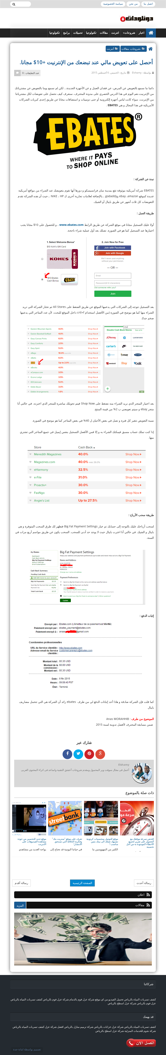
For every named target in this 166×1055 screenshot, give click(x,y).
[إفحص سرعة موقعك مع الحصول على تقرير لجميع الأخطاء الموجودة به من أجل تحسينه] (136, 818)
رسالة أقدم (21, 883)
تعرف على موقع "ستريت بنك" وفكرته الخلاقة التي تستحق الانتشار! (67, 841)
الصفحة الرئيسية (82, 883)
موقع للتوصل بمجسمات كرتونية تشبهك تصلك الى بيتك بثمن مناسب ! (102, 841)
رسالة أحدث (144, 883)
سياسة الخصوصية (113, 3)
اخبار (141, 32)
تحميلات (78, 32)
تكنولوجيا (91, 32)
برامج (66, 32)
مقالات (104, 32)
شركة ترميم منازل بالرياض (78, 1027)
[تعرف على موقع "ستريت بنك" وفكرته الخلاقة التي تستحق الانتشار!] (65, 818)
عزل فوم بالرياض (146, 1003)
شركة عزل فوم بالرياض (56, 999)
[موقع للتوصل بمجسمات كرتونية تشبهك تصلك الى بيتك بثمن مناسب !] (101, 818)
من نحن (133, 3)
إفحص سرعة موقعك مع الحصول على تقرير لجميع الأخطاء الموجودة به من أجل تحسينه (140, 843)
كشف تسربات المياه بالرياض (140, 999)
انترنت (115, 32)
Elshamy (123, 764)
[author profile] (141, 773)
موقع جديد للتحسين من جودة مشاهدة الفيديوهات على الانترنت (32, 841)
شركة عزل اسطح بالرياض (122, 1003)
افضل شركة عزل (54, 1027)
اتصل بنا (148, 3)
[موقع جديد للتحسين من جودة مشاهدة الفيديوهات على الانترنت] (29, 818)
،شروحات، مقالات (131, 49)
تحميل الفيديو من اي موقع (109, 999)
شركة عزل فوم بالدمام (81, 999)
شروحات (130, 32)
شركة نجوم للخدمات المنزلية (140, 1031)
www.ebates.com (71, 225)
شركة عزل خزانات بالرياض (108, 1027)
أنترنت (110, 49)
